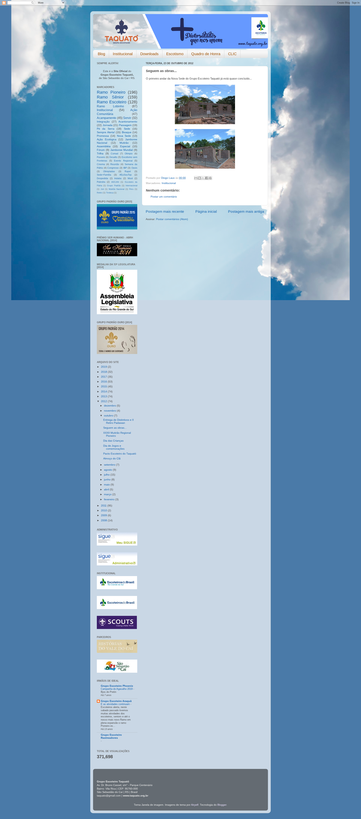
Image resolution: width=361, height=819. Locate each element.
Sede (127, 128)
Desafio (113, 157)
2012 (104, 401)
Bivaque (126, 132)
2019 (104, 366)
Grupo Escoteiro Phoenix (117, 686)
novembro (110, 410)
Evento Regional (123, 160)
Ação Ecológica (106, 139)
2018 (104, 371)
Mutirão (124, 142)
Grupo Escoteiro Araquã (116, 701)
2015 (104, 386)
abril (107, 489)
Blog (101, 54)
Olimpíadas (109, 171)
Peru (131, 189)
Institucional (123, 54)
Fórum (101, 150)
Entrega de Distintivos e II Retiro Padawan (118, 421)
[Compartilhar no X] (203, 178)
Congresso (113, 168)
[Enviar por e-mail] (196, 178)
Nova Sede (124, 135)
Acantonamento (127, 121)
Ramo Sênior (110, 97)
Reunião (114, 164)
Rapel (128, 171)
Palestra (101, 182)
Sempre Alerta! (106, 132)
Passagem (125, 125)
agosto (108, 469)
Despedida (102, 178)
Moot (130, 178)
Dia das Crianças (113, 440)
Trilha (100, 153)
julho (107, 474)
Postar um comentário (164, 196)
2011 (104, 505)
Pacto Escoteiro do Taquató (119, 453)
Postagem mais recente (165, 211)
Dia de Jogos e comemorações (113, 447)
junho (107, 479)
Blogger (221, 804)
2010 (104, 510)
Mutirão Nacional (116, 189)
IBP (125, 168)
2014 (104, 391)
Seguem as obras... (115, 427)
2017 (104, 376)
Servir (127, 117)
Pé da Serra (105, 128)
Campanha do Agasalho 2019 (117, 689)
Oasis (134, 168)
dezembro (110, 405)
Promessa (103, 135)
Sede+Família (104, 175)
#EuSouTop (126, 175)
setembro (110, 464)
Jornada (107, 125)
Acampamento (106, 117)
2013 (104, 396)
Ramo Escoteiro (111, 102)
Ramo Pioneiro (111, 92)
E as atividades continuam (115, 704)
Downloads (149, 54)
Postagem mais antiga (246, 211)
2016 (104, 381)
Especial (125, 146)
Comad (114, 153)
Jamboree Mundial (121, 150)
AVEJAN (115, 182)
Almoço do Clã (112, 458)
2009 (104, 515)
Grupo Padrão (114, 185)
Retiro (99, 193)
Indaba (117, 178)
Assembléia (104, 146)
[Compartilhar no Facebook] (207, 178)
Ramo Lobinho (110, 106)
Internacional (131, 185)
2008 (104, 520)
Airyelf (194, 804)
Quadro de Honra (205, 54)
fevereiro (109, 499)
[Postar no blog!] (199, 178)
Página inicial (206, 211)
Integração (103, 121)
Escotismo (175, 54)
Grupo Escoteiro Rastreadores (111, 736)
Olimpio (129, 153)
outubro (109, 415)
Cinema (101, 164)
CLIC (232, 54)
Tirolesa (109, 193)
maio (107, 484)
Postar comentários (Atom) (172, 219)
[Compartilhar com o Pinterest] (210, 178)
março (108, 494)
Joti (102, 189)
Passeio (101, 157)
